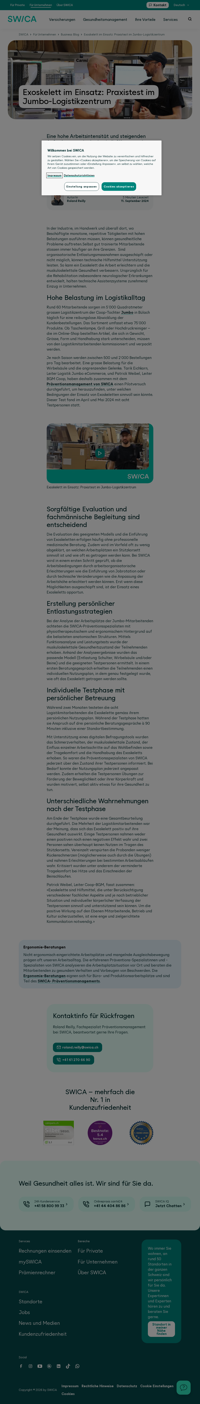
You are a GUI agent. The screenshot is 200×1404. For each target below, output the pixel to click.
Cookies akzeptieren (119, 186)
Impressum (54, 175)
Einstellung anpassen (81, 186)
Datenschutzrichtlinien (79, 175)
